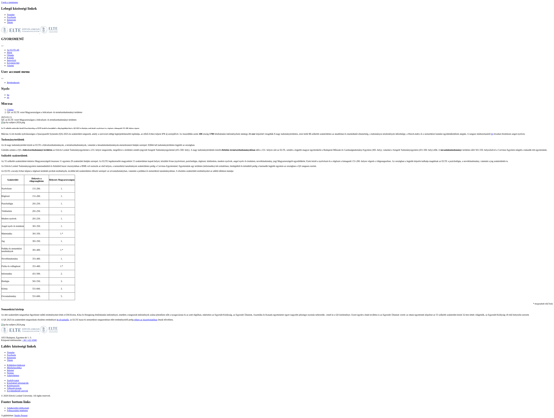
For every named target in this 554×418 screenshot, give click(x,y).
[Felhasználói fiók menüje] (2, 78)
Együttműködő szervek (17, 391)
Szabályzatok (13, 380)
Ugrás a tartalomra (9, 2)
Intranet (10, 370)
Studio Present (20, 415)
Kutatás (10, 58)
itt (492, 134)
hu (8, 95)
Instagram (11, 20)
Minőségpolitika (14, 368)
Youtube (11, 14)
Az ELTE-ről (13, 50)
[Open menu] (2, 45)
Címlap (10, 109)
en (8, 97)
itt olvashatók (63, 319)
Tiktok (10, 22)
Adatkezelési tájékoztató (18, 408)
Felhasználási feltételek (17, 410)
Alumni (10, 65)
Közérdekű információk (18, 383)
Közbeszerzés (13, 385)
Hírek (9, 52)
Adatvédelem (13, 375)
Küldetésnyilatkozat (16, 365)
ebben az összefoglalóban (145, 319)
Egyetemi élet (13, 63)
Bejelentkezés (13, 82)
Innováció (11, 60)
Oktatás (10, 55)
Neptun (10, 373)
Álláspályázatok (14, 388)
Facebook (11, 17)
